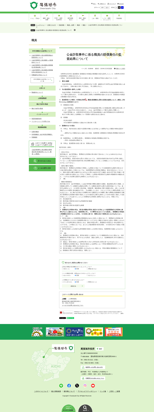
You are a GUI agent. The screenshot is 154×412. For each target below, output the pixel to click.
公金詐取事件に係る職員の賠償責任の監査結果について (54, 30)
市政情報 (119, 18)
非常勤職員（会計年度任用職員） (42, 134)
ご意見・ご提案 (114, 391)
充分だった (66, 269)
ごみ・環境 (95, 18)
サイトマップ (112, 3)
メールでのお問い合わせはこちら (72, 305)
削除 (74, 30)
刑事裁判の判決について (39, 75)
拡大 (107, 7)
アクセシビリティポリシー (87, 391)
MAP (100, 349)
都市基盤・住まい (71, 18)
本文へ (94, 3)
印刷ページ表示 (120, 68)
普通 (77, 269)
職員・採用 (70, 25)
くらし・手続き (35, 18)
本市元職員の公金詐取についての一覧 (42, 80)
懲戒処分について (37, 92)
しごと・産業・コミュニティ (107, 18)
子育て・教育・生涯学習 (59, 18)
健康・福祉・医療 (47, 18)
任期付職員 (35, 131)
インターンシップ (42, 114)
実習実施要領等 (37, 118)
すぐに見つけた (67, 282)
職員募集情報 (42, 127)
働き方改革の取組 (42, 104)
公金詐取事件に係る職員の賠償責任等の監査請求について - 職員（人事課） (42, 152)
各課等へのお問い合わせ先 (94, 367)
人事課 (64, 299)
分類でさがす (51, 25)
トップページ (40, 25)
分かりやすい (67, 275)
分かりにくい (92, 275)
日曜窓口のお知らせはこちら (95, 378)
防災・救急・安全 (83, 18)
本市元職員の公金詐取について (42, 51)
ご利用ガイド (102, 3)
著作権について (69, 391)
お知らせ (42, 88)
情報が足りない (92, 269)
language (121, 3)
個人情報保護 (56, 391)
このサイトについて (41, 391)
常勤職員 (34, 137)
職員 (78, 25)
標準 (102, 7)
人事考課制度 (42, 98)
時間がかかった (92, 282)
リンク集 (103, 391)
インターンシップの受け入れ (41, 121)
